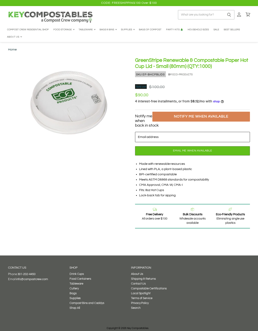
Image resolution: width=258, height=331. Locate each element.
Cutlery (74, 288)
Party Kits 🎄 (174, 29)
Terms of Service (141, 298)
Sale (216, 29)
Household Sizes (198, 29)
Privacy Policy (140, 303)
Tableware (86, 29)
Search (135, 307)
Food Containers (80, 278)
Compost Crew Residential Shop (28, 29)
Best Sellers (232, 29)
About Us (13, 37)
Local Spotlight (141, 293)
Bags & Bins (107, 29)
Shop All (75, 307)
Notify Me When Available (201, 116)
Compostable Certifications (149, 288)
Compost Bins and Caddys (87, 303)
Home (12, 49)
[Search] (229, 14)
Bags (73, 293)
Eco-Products (182, 74)
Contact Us (138, 283)
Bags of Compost (150, 29)
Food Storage (62, 29)
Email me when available (192, 150)
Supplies (127, 29)
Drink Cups (77, 273)
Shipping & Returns (143, 278)
